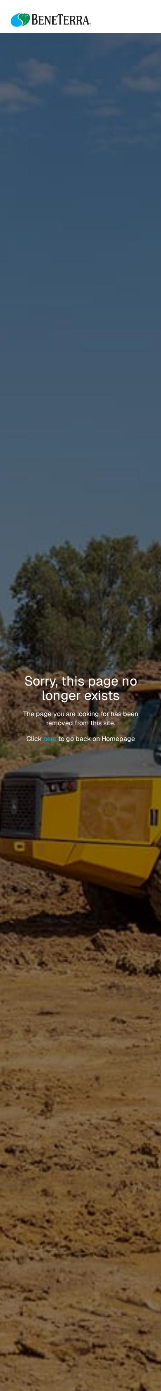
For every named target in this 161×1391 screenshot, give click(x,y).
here (50, 738)
